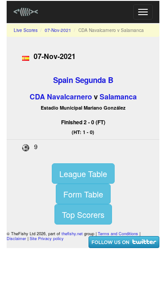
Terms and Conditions (118, 234)
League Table (83, 173)
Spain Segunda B (83, 80)
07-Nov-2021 (58, 30)
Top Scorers (83, 214)
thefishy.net (72, 234)
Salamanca (118, 96)
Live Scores (26, 30)
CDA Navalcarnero (61, 96)
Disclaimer (16, 238)
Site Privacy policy (47, 238)
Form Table (83, 194)
